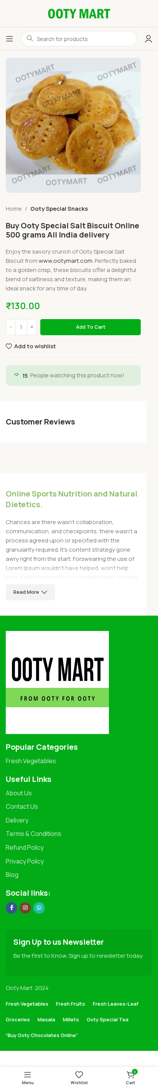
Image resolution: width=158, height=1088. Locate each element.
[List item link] (79, 761)
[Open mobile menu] (9, 38)
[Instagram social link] (25, 908)
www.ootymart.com (65, 261)
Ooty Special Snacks (59, 209)
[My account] (148, 38)
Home (14, 209)
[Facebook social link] (11, 908)
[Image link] (57, 682)
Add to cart (90, 326)
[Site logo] (79, 13)
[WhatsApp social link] (39, 908)
